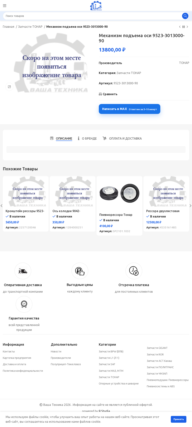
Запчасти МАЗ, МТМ (111, 370)
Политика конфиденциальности (23, 370)
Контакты (9, 351)
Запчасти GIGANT (157, 347)
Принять (178, 419)
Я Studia (104, 411)
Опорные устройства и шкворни (119, 383)
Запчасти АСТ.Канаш (159, 360)
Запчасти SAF (107, 364)
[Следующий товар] (187, 27)
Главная (9, 26)
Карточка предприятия (17, 357)
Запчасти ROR (155, 354)
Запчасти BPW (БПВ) (111, 351)
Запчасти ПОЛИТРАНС (160, 367)
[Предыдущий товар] (180, 27)
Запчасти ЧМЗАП (157, 373)
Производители (61, 357)
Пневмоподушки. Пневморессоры (168, 379)
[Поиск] (185, 16)
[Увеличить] (9, 86)
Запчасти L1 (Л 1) (109, 357)
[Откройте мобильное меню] (4, 5)
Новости (56, 351)
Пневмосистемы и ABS (161, 386)
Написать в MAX (129, 109)
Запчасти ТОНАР (30, 26)
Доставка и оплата (14, 364)
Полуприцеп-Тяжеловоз (66, 364)
